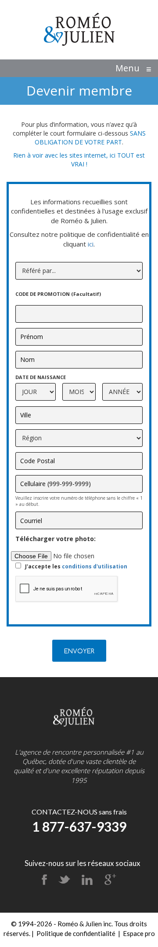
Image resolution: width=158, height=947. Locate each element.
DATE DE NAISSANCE (40, 377)
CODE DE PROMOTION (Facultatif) (58, 294)
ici (90, 244)
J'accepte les (76, 566)
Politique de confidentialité (75, 933)
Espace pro (139, 933)
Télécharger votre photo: (56, 538)
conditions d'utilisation (94, 566)
